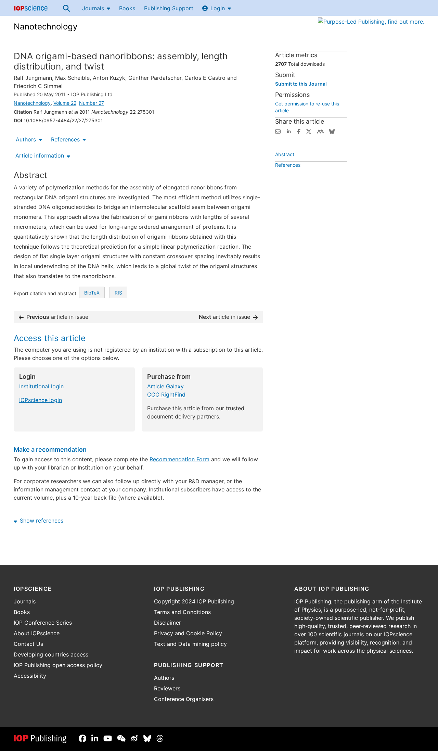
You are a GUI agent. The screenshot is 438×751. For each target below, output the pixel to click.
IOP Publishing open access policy (58, 665)
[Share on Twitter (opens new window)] (308, 130)
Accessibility (30, 675)
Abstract (284, 154)
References (65, 139)
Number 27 (91, 103)
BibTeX (92, 293)
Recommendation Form (179, 459)
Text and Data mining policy (190, 643)
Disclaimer (167, 622)
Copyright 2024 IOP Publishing (194, 601)
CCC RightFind (166, 394)
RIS (118, 293)
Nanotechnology (45, 27)
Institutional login (41, 386)
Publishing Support (168, 8)
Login (217, 8)
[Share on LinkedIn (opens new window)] (289, 130)
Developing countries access (51, 654)
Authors (26, 139)
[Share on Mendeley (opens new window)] (320, 130)
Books (127, 8)
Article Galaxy (165, 386)
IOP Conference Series (43, 622)
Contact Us (28, 643)
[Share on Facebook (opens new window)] (298, 130)
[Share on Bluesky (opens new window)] (332, 130)
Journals (93, 8)
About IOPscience (37, 633)
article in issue (57, 316)
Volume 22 (64, 103)
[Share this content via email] (278, 130)
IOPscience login (40, 400)
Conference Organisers (184, 699)
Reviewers (167, 688)
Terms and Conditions (182, 612)
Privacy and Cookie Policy (188, 633)
